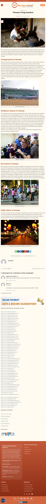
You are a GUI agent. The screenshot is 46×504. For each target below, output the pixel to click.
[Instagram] (27, 494)
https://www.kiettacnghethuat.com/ (10, 379)
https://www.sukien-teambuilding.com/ (10, 358)
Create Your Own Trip (6, 414)
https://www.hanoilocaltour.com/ (9, 315)
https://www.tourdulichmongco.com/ (10, 362)
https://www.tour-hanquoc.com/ (9, 405)
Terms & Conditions (5, 416)
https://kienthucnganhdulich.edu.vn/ (10, 394)
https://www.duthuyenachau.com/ (9, 365)
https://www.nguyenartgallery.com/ (9, 373)
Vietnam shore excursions (7, 392)
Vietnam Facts (23, 10)
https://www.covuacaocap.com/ (9, 381)
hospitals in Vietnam (29, 123)
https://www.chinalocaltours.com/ (9, 334)
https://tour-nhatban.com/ (7, 407)
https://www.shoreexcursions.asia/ (9, 342)
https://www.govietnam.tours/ (8, 329)
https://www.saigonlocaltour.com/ (9, 316)
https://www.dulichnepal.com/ (8, 399)
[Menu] (2, 5)
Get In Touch (4, 484)
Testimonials (27, 451)
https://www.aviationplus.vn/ (8, 370)
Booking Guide (4, 418)
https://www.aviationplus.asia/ (8, 371)
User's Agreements (28, 486)
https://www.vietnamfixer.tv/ (8, 353)
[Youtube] (32, 494)
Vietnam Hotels (4, 426)
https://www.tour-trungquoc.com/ (9, 403)
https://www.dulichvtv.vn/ (7, 357)
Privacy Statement (5, 423)
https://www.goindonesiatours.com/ (10, 336)
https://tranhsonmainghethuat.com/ (10, 386)
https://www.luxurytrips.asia (8, 340)
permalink (33, 255)
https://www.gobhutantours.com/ (9, 319)
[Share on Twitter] (21, 251)
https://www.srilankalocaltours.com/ (10, 323)
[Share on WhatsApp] (16, 251)
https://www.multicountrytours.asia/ (10, 318)
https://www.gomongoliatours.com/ (10, 337)
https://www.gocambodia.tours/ (9, 331)
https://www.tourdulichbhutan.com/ (10, 360)
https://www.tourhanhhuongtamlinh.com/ (11, 402)
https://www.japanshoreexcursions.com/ (11, 344)
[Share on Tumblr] (28, 251)
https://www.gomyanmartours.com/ (10, 326)
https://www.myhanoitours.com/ (9, 387)
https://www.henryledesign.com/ (9, 375)
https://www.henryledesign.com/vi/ (10, 376)
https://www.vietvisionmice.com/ (9, 391)
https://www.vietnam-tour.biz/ (8, 311)
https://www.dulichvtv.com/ (8, 355)
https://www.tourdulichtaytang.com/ (10, 397)
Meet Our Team (28, 449)
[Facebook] (25, 494)
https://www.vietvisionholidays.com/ (10, 313)
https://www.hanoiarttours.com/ (9, 389)
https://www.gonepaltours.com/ (9, 321)
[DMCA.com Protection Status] (23, 502)
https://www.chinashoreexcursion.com (10, 345)
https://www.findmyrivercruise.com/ (10, 347)
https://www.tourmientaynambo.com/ (10, 366)
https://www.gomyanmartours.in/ (9, 352)
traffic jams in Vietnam (39, 68)
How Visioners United (29, 488)
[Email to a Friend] (23, 251)
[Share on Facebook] (18, 251)
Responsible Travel (28, 491)
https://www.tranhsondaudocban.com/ (10, 384)
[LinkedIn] (30, 494)
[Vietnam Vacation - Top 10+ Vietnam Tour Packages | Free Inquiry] (22, 5)
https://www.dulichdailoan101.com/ (9, 363)
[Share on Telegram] (30, 251)
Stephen (28, 16)
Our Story (27, 447)
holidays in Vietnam (15, 171)
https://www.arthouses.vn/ (7, 368)
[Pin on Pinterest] (25, 251)
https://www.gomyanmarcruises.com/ (10, 339)
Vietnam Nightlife (7, 268)
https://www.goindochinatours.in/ (9, 349)
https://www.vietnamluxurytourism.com (10, 324)
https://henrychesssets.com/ (8, 378)
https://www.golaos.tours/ (7, 332)
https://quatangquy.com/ (7, 383)
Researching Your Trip (37, 268)
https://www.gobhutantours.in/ (8, 350)
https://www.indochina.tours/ (8, 328)
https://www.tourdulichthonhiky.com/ (10, 400)
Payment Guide (4, 421)
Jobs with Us (27, 453)
